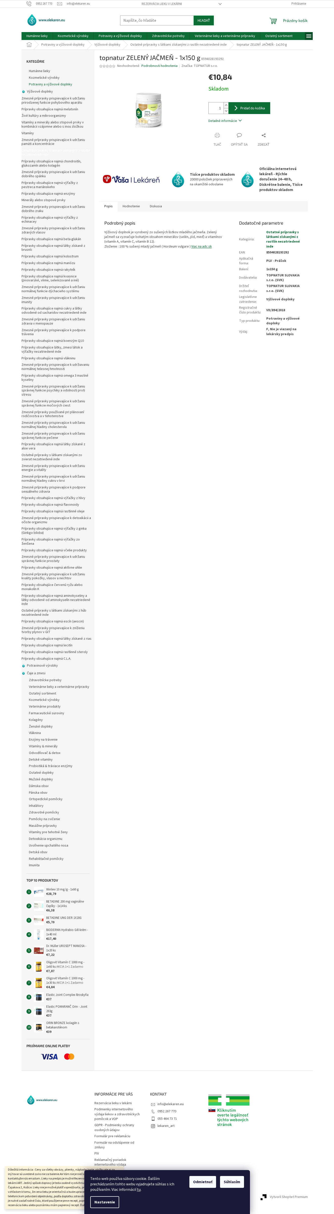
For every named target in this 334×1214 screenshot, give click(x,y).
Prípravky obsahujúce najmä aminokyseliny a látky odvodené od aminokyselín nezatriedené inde (56, 600)
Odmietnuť (202, 1182)
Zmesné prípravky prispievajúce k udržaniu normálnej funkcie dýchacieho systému (53, 289)
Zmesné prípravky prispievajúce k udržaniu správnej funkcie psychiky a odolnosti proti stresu (53, 390)
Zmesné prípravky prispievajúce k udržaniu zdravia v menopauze (53, 321)
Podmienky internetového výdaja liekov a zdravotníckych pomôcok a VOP (117, 1114)
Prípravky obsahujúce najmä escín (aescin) (53, 621)
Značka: (199, 65)
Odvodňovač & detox (44, 753)
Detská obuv (38, 852)
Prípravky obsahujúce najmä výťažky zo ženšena (51, 541)
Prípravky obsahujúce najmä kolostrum (50, 256)
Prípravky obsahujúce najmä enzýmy (48, 193)
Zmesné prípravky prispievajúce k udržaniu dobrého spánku (53, 174)
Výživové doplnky (40, 91)
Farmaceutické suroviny (46, 713)
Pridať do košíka (252, 108)
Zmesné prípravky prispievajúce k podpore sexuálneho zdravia (54, 489)
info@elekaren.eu (170, 1104)
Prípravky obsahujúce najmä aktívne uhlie (52, 567)
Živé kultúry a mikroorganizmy (44, 115)
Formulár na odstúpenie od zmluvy (114, 1145)
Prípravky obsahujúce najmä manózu (48, 263)
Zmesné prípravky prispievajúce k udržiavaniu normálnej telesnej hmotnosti (55, 366)
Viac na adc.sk (201, 246)
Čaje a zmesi (36, 673)
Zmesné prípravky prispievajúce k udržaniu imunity (53, 300)
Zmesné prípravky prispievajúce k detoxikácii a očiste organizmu (56, 520)
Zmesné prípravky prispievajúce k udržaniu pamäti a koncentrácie (53, 142)
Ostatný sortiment (42, 693)
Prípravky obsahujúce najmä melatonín (50, 109)
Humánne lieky (39, 71)
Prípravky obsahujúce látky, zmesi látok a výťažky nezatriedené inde (52, 349)
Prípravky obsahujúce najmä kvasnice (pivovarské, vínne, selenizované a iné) (50, 278)
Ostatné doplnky (41, 772)
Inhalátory (36, 805)
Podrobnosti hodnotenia (159, 66)
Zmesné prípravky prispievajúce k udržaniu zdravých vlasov (53, 230)
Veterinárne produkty (45, 706)
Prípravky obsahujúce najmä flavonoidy (50, 504)
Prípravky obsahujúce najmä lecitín (47, 645)
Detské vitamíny (41, 759)
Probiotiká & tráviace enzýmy (50, 766)
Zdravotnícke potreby (45, 680)
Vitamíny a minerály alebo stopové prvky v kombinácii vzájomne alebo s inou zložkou (53, 124)
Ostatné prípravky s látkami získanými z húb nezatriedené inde (54, 612)
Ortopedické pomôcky (46, 799)
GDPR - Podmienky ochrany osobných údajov (114, 1127)
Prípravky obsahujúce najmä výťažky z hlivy (53, 498)
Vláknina (35, 733)
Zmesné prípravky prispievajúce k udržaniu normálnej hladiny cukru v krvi (53, 478)
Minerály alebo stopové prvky (44, 200)
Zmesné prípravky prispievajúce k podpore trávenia (54, 332)
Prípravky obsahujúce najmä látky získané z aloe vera (53, 446)
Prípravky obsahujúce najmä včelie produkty (54, 550)
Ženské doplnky (41, 726)
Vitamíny (28, 133)
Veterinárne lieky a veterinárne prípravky (59, 686)
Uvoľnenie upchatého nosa (48, 845)
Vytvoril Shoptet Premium (289, 1197)
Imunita (34, 865)
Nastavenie (104, 1202)
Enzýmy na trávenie (43, 739)
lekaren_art (166, 1125)
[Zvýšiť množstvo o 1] (225, 105)
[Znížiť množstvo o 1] (225, 111)
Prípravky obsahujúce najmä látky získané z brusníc (53, 247)
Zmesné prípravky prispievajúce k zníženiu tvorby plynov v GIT (53, 630)
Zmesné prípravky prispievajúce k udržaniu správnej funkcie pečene (53, 435)
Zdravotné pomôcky (44, 812)
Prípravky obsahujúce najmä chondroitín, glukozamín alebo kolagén (51, 163)
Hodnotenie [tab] (131, 206)
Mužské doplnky (41, 779)
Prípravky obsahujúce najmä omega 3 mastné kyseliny (55, 377)
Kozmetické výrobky (44, 77)
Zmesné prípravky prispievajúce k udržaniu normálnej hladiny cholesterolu (53, 424)
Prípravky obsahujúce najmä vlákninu (48, 358)
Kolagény (36, 719)
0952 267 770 (166, 1111)
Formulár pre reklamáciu (112, 1136)
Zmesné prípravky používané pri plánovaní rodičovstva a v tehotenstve (53, 414)
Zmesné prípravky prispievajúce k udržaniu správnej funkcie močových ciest (53, 403)
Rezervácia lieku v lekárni (162, 4)
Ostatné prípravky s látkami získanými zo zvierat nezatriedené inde (52, 457)
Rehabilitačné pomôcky (46, 858)
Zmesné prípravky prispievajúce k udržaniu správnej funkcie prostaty (53, 558)
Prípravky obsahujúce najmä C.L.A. (46, 658)
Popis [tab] (108, 206)
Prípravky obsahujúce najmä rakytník (48, 269)
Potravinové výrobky (42, 665)
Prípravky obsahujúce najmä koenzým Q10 (53, 340)
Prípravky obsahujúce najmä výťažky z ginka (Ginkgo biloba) (54, 530)
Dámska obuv (39, 786)
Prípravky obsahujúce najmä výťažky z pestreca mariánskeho (50, 185)
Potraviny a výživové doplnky (50, 84)
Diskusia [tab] (156, 206)
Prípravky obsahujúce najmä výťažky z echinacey (50, 219)
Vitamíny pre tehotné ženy (48, 832)
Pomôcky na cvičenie (44, 819)
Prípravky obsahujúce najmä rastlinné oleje (53, 511)
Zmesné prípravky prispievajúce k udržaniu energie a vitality (53, 468)
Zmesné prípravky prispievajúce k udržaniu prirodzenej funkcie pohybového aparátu (53, 100)
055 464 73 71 (167, 1118)
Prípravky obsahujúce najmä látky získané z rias (56, 638)
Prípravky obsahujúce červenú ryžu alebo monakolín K (52, 587)
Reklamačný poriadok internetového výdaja (110, 1162)
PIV (96, 1153)
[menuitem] (37, 36)
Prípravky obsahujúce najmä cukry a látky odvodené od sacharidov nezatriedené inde (54, 310)
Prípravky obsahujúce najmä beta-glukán (51, 239)
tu (139, 1189)
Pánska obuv (38, 792)
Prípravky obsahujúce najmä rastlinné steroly (55, 652)
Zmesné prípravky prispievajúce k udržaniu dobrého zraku (53, 208)
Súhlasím (232, 1182)
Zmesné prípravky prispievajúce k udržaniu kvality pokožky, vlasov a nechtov (53, 576)
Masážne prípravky (43, 825)
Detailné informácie (222, 120)
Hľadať (204, 20)
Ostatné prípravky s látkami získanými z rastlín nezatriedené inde (56, 152)
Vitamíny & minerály (43, 746)
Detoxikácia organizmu (45, 838)
